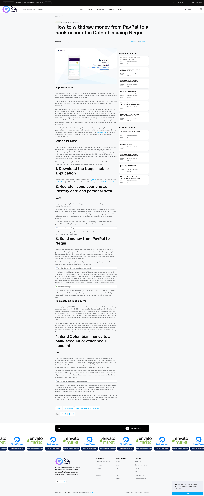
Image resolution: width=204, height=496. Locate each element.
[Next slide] (49, 2)
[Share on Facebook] (62, 414)
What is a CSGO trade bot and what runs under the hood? (30, 1)
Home (56, 16)
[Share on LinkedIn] (69, 414)
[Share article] (73, 414)
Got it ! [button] (187, 493)
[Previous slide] (46, 2)
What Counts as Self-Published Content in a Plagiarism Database (32, 3)
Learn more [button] (178, 488)
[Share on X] (66, 414)
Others (58, 22)
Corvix (91, 492)
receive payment (101, 132)
